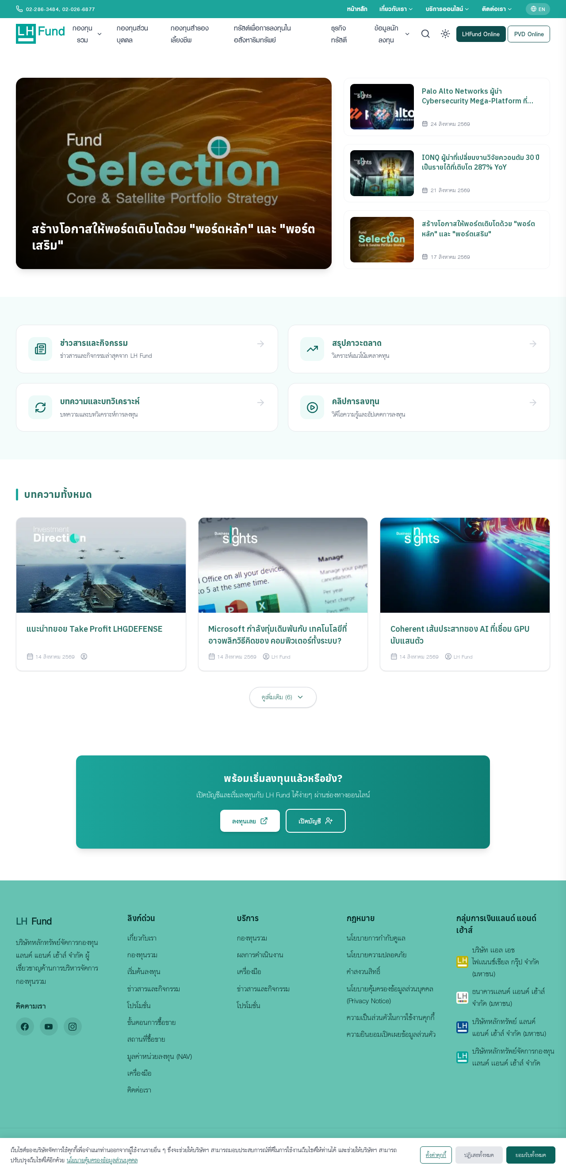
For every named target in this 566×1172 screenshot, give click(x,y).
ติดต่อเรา (494, 8)
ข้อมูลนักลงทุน (386, 33)
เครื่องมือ (139, 1073)
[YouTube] (49, 1026)
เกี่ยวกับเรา (393, 8)
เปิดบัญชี (309, 821)
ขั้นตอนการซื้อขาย (151, 1022)
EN (542, 9)
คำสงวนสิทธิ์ (363, 971)
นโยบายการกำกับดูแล (376, 938)
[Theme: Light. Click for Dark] (445, 34)
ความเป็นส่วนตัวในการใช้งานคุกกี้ (391, 1017)
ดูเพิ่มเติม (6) (277, 697)
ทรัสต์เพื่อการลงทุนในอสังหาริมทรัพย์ (262, 33)
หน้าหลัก (357, 8)
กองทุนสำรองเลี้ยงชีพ (190, 33)
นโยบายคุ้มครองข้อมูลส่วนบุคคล (102, 1160)
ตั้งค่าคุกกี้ (436, 1155)
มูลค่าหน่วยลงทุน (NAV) (159, 1056)
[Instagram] (73, 1026)
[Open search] (426, 34)
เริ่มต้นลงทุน (144, 971)
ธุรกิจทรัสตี (339, 33)
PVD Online (529, 33)
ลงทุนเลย (244, 821)
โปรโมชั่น (139, 1005)
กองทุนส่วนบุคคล (132, 33)
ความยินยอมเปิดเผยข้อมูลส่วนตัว (391, 1034)
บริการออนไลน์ (444, 8)
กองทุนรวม (82, 33)
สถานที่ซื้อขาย (146, 1039)
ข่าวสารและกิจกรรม (153, 988)
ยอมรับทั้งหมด (531, 1155)
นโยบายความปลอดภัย (377, 954)
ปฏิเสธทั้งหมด (479, 1155)
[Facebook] (25, 1026)
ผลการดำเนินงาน (260, 954)
